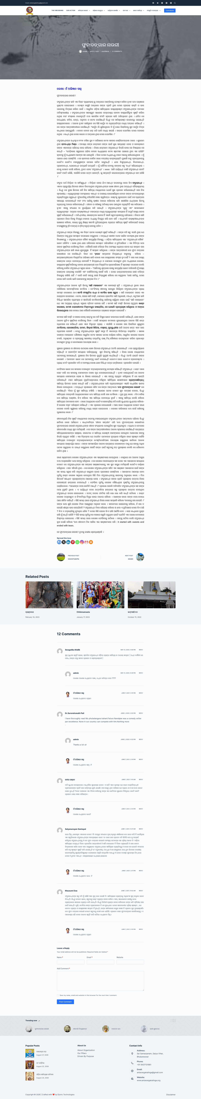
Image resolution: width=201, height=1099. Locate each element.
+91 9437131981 (144, 1064)
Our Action (70, 10)
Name (60, 957)
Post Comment (65, 1002)
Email (89, 957)
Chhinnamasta (83, 612)
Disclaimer (171, 1094)
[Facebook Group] (157, 3)
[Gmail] (86, 542)
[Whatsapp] (77, 542)
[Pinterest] (73, 542)
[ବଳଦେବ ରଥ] (105, 1028)
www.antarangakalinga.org (148, 1080)
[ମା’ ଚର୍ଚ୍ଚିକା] (29, 1064)
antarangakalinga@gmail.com (150, 1072)
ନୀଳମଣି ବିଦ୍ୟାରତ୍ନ (80, 1029)
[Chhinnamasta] (100, 594)
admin (76, 673)
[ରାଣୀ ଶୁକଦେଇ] (144, 1028)
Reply (141, 650)
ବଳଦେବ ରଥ (116, 1029)
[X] (64, 542)
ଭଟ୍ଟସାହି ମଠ (133, 612)
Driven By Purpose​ (85, 1056)
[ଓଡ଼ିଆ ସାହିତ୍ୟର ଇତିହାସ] (29, 1076)
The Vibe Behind (57, 10)
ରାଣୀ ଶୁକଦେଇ (155, 1029)
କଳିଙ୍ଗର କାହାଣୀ (83, 10)
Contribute (170, 10)
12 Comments (117, 51)
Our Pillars (81, 1053)
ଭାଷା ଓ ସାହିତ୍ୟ (137, 10)
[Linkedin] (68, 542)
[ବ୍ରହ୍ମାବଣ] (49, 594)
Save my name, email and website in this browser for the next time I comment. (88, 995)
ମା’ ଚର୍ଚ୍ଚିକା (40, 1063)
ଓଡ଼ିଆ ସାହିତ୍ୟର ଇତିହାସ (44, 1074)
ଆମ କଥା (125, 10)
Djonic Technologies (66, 1094)
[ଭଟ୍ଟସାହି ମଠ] (152, 594)
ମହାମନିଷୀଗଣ (105, 51)
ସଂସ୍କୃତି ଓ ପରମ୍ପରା (152, 10)
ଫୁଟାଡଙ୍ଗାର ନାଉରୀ (42, 1029)
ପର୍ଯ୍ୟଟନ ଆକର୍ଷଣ (113, 10)
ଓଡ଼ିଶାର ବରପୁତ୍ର (98, 10)
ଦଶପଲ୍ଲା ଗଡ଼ (41, 1051)
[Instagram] (162, 3)
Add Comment (63, 968)
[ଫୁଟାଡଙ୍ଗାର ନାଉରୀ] (28, 1028)
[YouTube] (166, 3)
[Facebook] (153, 3)
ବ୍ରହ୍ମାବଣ (29, 612)
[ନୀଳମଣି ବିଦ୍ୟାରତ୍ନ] (67, 1028)
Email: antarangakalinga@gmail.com (36, 3)
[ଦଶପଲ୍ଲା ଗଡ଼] (29, 1053)
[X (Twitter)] (171, 3)
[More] (91, 542)
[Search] (175, 3)
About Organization (86, 1050)
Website (120, 957)
